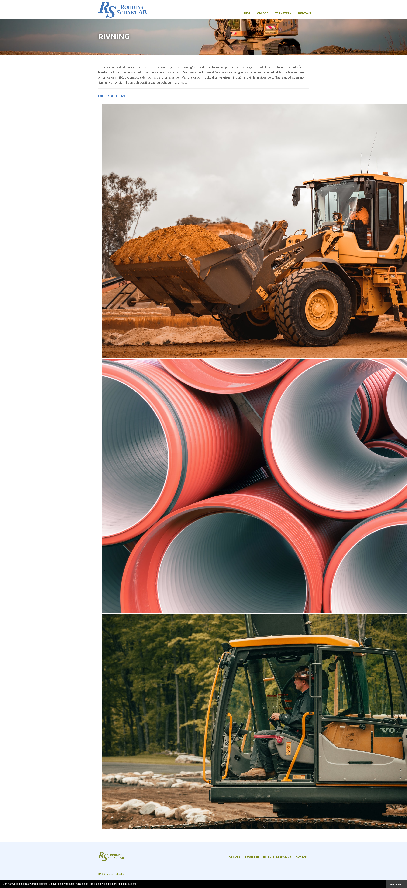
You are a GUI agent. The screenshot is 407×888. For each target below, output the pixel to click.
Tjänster (282, 13)
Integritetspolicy (277, 856)
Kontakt (305, 13)
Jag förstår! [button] (396, 884)
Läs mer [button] (132, 883)
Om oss (262, 13)
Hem (247, 13)
